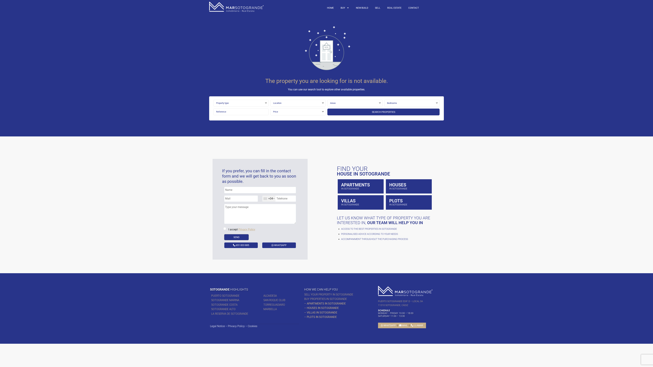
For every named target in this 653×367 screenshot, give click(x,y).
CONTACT (413, 7)
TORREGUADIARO (274, 304)
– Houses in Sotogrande (321, 308)
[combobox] (241, 103)
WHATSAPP (280, 245)
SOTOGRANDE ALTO (223, 309)
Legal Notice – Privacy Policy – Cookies (233, 326)
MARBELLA (270, 309)
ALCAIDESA (270, 295)
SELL (377, 7)
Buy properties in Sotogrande (325, 299)
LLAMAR (418, 325)
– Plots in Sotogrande (320, 317)
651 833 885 (242, 245)
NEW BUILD (362, 7)
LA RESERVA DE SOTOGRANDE (229, 313)
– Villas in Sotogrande (320, 312)
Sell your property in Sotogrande (328, 294)
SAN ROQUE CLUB (274, 300)
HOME (330, 7)
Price (275, 111)
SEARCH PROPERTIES (383, 112)
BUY (343, 7)
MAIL (404, 325)
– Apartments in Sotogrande (325, 303)
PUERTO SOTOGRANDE (225, 295)
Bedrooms (392, 103)
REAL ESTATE (394, 7)
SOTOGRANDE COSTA (224, 304)
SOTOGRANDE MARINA (225, 300)
